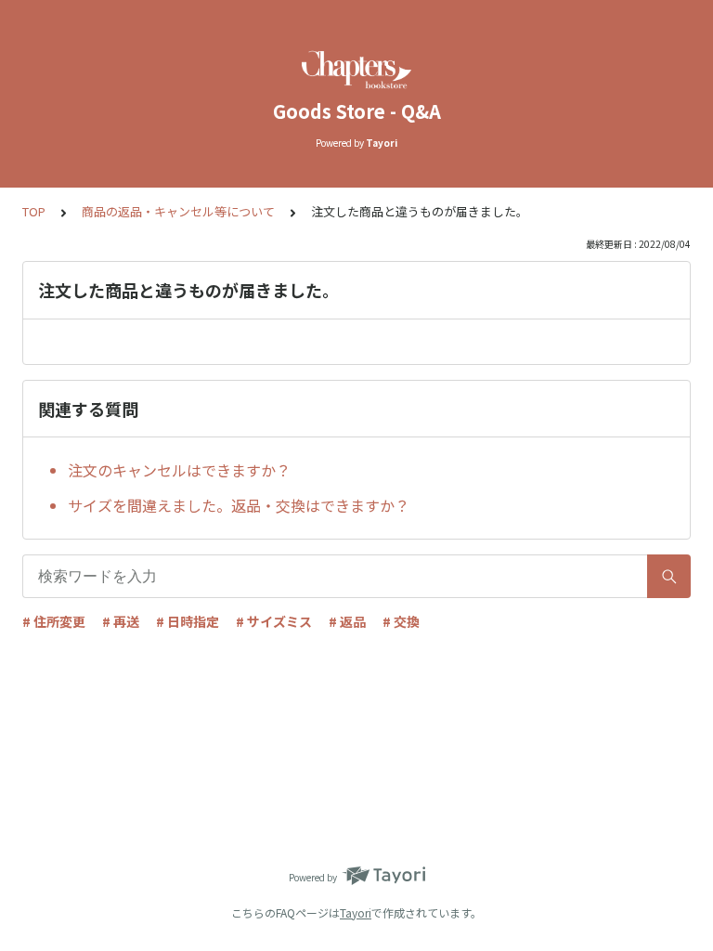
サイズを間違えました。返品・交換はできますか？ (238, 505)
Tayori (355, 912)
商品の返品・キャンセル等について (178, 211)
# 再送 (120, 621)
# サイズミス (274, 621)
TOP (33, 211)
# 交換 (401, 621)
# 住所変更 (53, 621)
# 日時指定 (187, 621)
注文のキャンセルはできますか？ (179, 470)
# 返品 (347, 621)
